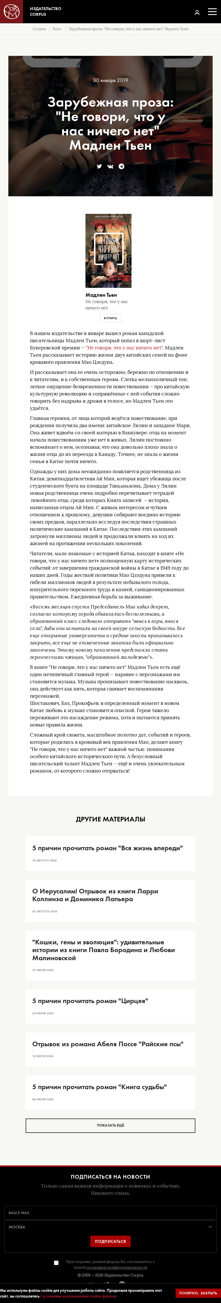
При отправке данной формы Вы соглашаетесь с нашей (110, 1265)
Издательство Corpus (123, 1275)
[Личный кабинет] (197, 12)
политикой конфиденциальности (117, 1267)
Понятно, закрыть (198, 1293)
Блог (57, 29)
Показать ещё (110, 1125)
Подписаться (110, 1241)
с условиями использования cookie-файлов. (78, 1296)
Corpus (39, 29)
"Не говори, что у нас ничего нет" (124, 348)
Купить (110, 318)
